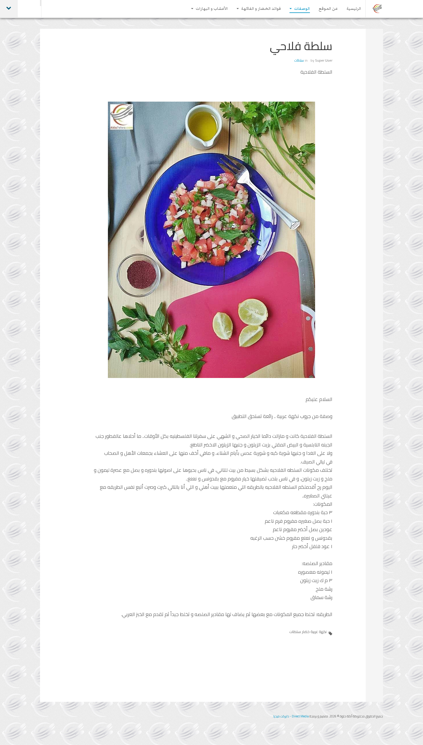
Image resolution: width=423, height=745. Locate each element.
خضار (306, 631)
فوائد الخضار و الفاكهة (260, 8)
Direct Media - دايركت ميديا (291, 716)
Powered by (66, 720)
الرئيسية (353, 8)
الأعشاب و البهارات (211, 8)
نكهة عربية (318, 631)
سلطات (299, 60)
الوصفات (301, 8)
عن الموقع (328, 8)
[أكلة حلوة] (377, 8)
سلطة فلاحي (301, 46)
